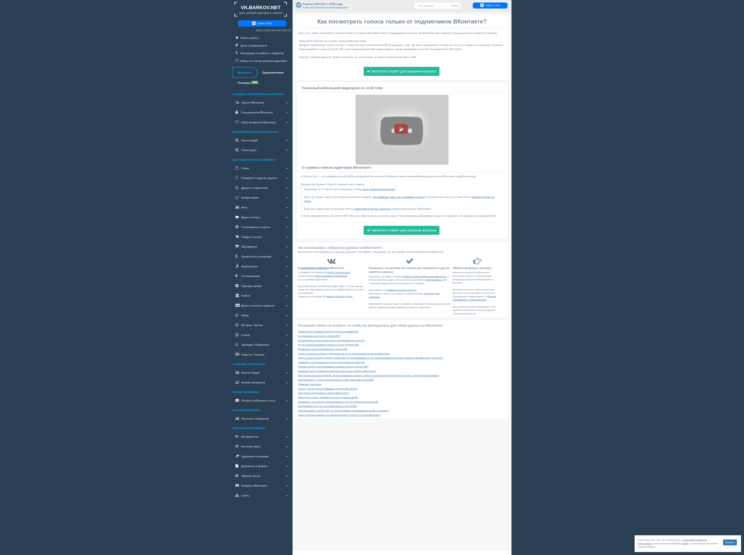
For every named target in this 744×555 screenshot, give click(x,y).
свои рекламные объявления (331, 276)
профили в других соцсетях (401, 290)
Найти (455, 5)
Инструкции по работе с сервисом (262, 53)
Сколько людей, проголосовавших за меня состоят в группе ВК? (333, 366)
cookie (684, 543)
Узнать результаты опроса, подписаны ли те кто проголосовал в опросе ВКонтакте (344, 353)
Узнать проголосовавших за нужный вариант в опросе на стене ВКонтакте (339, 415)
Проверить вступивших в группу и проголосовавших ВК (328, 331)
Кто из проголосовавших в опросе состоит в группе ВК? (328, 345)
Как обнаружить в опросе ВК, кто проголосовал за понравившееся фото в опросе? (343, 410)
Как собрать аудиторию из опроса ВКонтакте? (323, 393)
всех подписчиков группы (379, 189)
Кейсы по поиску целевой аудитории (263, 60)
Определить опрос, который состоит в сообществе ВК (328, 397)
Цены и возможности (253, 45)
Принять (730, 542)
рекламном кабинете (315, 267)
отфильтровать (433, 280)
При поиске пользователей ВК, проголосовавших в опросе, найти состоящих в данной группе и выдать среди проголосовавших (368, 375)
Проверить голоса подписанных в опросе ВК (322, 349)
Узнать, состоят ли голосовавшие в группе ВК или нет (327, 389)
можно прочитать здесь (339, 296)
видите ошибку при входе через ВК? (274, 30)
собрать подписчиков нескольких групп (424, 276)
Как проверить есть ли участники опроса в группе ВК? (327, 406)
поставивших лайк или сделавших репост (398, 197)
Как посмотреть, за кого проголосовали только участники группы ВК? (336, 380)
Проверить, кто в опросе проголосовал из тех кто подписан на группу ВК (338, 402)
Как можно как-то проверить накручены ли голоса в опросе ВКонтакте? (337, 371)
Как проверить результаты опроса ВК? (319, 336)
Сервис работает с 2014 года (323, 5)
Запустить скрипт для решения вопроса (403, 71)
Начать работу (249, 37)
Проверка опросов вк (309, 384)
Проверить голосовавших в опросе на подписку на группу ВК (331, 362)
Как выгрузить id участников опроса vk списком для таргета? (331, 340)
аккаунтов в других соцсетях (372, 208)
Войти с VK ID (264, 23)
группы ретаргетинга (338, 272)
